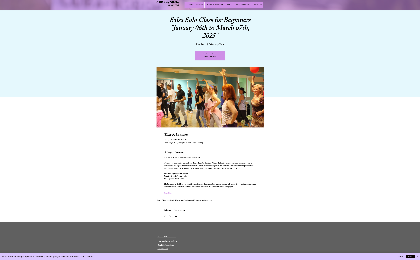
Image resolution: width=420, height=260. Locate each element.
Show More (168, 193)
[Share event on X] (170, 216)
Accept (410, 256)
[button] (199, 5)
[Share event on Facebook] (165, 216)
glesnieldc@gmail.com (166, 245)
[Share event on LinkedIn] (176, 216)
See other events (210, 56)
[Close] (417, 256)
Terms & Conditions (86, 256)
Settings (400, 256)
